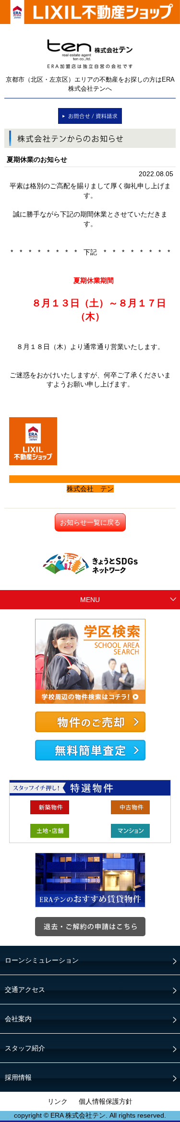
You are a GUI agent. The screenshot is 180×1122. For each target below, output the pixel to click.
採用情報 (18, 1077)
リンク (58, 1101)
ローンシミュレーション (42, 960)
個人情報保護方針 (105, 1101)
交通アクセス (25, 989)
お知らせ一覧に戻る (90, 522)
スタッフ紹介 (25, 1048)
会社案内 (18, 1019)
